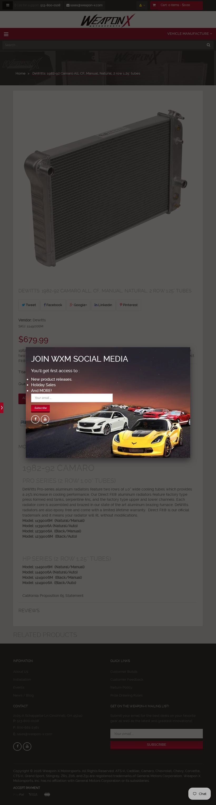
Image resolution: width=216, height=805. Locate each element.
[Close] (190, 347)
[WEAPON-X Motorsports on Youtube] (45, 419)
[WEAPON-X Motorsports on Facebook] (35, 419)
